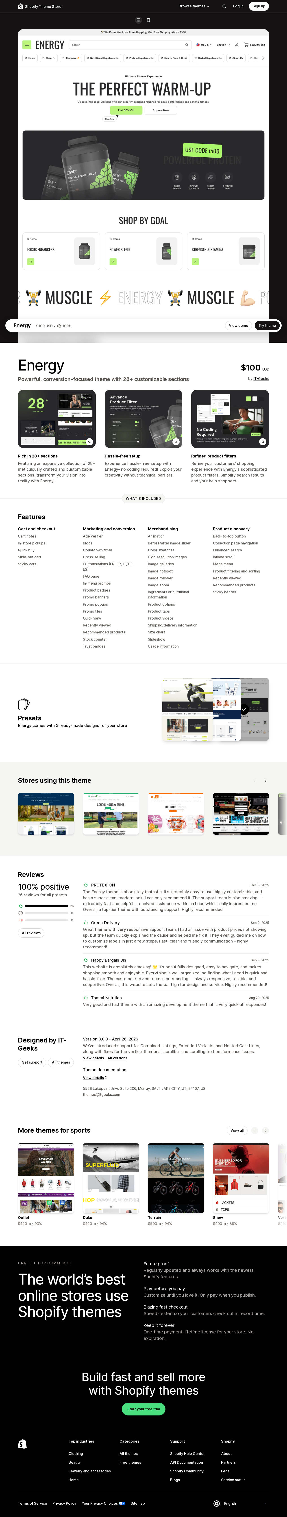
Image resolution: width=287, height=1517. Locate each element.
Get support (32, 1062)
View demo (238, 325)
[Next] (265, 780)
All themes (61, 1062)
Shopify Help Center (187, 1453)
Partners (228, 1462)
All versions (117, 1058)
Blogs (175, 1480)
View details (93, 1058)
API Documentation (186, 1462)
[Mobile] (148, 20)
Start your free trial (143, 1409)
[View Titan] (187, 709)
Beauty (75, 1462)
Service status (233, 1480)
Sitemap (138, 1503)
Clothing (76, 1453)
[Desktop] (138, 20)
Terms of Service (32, 1503)
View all (237, 1130)
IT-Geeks (261, 378)
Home (74, 1480)
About (226, 1453)
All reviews (31, 933)
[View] (46, 815)
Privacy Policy (64, 1503)
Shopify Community (187, 1471)
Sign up (259, 6)
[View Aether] (215, 709)
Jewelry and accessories (90, 1471)
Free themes (130, 1462)
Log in (238, 6)
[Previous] (254, 780)
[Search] (224, 6)
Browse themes (192, 6)
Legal (225, 1471)
